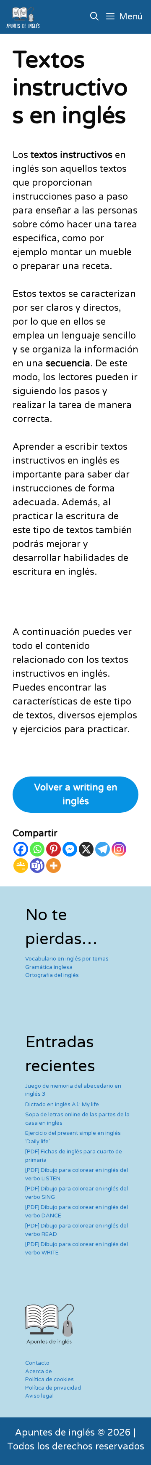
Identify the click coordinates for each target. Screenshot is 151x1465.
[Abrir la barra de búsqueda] (95, 17)
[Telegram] (102, 849)
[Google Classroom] (20, 865)
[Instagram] (119, 849)
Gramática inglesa (49, 967)
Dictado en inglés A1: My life (62, 1104)
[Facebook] (20, 849)
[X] (86, 849)
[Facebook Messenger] (69, 849)
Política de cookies (49, 1379)
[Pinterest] (53, 849)
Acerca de (38, 1371)
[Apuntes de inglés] (24, 17)
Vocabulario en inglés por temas (67, 958)
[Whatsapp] (37, 849)
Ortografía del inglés (52, 975)
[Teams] (37, 865)
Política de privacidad (53, 1388)
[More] (53, 865)
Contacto (37, 1363)
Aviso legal (39, 1396)
